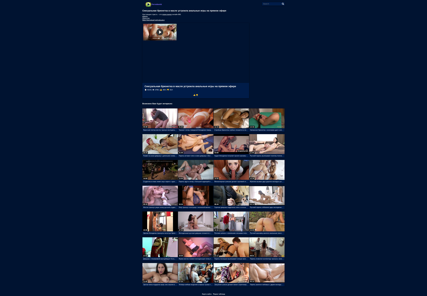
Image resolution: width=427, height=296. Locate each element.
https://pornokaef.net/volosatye (153, 20)
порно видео (167, 14)
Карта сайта (206, 294)
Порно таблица (219, 294)
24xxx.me (146, 18)
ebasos (145, 16)
